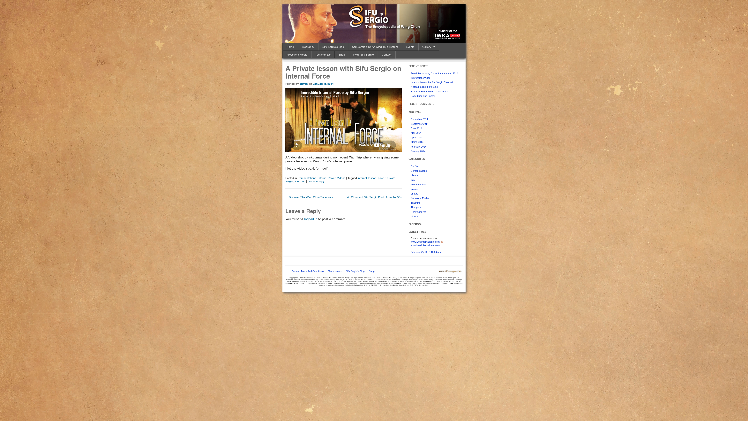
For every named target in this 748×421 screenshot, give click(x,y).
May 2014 (416, 133)
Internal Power (326, 178)
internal (362, 178)
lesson (372, 178)
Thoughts (416, 207)
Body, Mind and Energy (423, 96)
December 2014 (419, 119)
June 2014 (416, 128)
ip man (414, 189)
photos (414, 193)
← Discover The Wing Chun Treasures (309, 197)
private (391, 178)
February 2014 (418, 146)
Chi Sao (415, 166)
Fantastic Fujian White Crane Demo (429, 91)
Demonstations (307, 178)
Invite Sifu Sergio (363, 54)
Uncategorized (418, 212)
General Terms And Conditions (308, 271)
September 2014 (420, 124)
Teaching (416, 203)
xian (302, 181)
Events (410, 46)
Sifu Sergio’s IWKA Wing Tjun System (375, 46)
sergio (289, 181)
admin (304, 84)
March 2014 (417, 142)
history (414, 175)
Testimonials (323, 54)
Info (413, 180)
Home (290, 46)
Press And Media (297, 54)
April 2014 (416, 137)
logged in (310, 219)
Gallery (426, 46)
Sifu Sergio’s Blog (333, 46)
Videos (341, 178)
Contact (386, 54)
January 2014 (418, 151)
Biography (308, 46)
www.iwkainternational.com (425, 242)
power (381, 178)
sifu (297, 181)
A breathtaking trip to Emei (424, 87)
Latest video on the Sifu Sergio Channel (432, 82)
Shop (342, 54)
